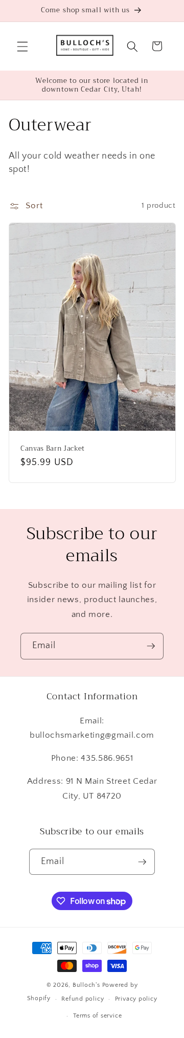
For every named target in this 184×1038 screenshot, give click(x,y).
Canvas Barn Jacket (52, 448)
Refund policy (82, 999)
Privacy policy (136, 999)
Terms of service (97, 1015)
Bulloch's (86, 985)
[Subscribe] (151, 646)
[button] (22, 46)
